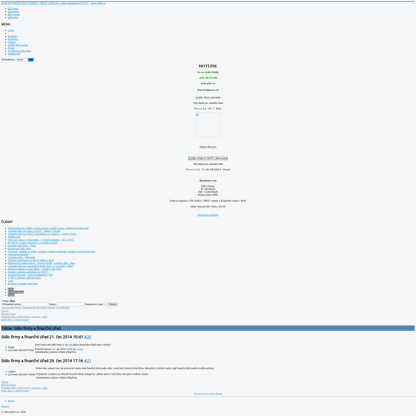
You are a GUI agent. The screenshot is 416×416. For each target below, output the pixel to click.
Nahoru (5, 406)
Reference (13, 39)
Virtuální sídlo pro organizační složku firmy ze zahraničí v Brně (40, 266)
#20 (87, 336)
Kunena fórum (214, 393)
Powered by (200, 393)
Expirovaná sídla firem (19, 51)
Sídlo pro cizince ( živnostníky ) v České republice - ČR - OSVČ (41, 239)
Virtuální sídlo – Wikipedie (21, 257)
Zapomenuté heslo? (12, 307)
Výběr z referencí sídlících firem (24, 277)
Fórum (11, 48)
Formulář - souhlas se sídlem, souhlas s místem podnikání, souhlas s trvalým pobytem (51, 251)
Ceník (11, 30)
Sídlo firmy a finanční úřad (15, 319)
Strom (11, 400)
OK (30, 59)
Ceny (10, 280)
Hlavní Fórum (8, 313)
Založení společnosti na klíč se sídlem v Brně (31, 260)
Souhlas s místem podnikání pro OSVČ (28, 272)
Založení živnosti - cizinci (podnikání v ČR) (30, 274)
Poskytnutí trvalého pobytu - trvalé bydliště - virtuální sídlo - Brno (41, 263)
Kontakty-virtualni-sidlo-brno (23, 283)
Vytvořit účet (62, 307)
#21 (87, 360)
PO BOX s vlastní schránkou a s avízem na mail (32, 242)
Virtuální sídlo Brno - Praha (22, 245)
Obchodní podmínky (208, 215)
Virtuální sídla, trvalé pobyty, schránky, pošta (24, 316)
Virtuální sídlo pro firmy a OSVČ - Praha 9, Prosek (34, 231)
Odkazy (12, 42)
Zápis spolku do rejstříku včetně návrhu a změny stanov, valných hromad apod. (48, 228)
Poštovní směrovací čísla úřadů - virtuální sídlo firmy (35, 269)
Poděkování (14, 53)
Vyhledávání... (8, 59)
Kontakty (12, 36)
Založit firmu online (18, 45)
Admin (79, 349)
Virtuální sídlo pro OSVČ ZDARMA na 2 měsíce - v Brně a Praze (42, 234)
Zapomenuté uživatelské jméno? (38, 307)
